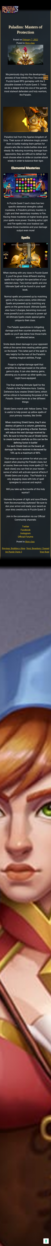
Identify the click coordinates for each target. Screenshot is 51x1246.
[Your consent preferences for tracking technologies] (46, 1241)
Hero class (30, 43)
